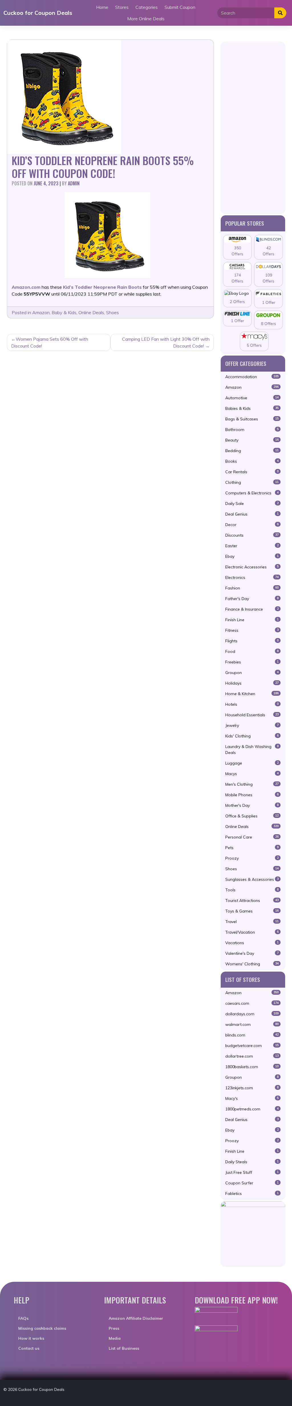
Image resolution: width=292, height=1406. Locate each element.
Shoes (112, 312)
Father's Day (252, 598)
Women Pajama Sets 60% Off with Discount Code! (49, 342)
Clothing (252, 482)
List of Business (124, 1348)
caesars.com (252, 1003)
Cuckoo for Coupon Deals (37, 12)
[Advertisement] (253, 127)
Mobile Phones (252, 794)
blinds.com (252, 1035)
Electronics (252, 577)
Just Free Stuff (252, 1172)
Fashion (252, 588)
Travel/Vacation (252, 932)
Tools (252, 889)
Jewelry (252, 725)
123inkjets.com (252, 1087)
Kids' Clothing (252, 736)
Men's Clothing (252, 784)
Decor (252, 524)
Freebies (252, 662)
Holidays (252, 683)
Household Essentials (252, 714)
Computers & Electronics (252, 493)
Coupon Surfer (252, 1183)
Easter (252, 545)
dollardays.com (252, 1013)
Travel (252, 921)
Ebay (252, 556)
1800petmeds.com (252, 1109)
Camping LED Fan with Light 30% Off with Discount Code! (166, 342)
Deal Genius (252, 514)
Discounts (252, 535)
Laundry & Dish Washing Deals (252, 749)
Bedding (252, 450)
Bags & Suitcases (252, 419)
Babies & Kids (252, 408)
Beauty (252, 440)
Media (115, 1338)
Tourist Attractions (252, 900)
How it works (31, 1338)
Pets (252, 847)
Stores (122, 7)
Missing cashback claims (42, 1328)
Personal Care (252, 837)
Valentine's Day (252, 953)
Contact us (28, 1348)
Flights (252, 640)
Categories (146, 7)
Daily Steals (252, 1161)
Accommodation (252, 376)
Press (114, 1328)
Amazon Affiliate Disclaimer (136, 1318)
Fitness (252, 630)
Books (252, 461)
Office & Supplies (252, 816)
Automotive (252, 397)
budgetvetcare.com (252, 1045)
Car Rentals (252, 471)
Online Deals (91, 312)
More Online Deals (146, 18)
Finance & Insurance (252, 609)
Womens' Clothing (252, 963)
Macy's (252, 1098)
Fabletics (252, 1193)
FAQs (23, 1318)
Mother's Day (252, 805)
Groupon (252, 672)
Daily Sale (252, 503)
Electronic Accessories (252, 566)
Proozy (252, 858)
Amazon (41, 312)
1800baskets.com (252, 1066)
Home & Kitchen (252, 693)
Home (102, 7)
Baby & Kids (64, 312)
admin (74, 183)
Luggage (252, 763)
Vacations (252, 942)
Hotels (252, 704)
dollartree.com (252, 1056)
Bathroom (252, 429)
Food (252, 651)
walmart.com (252, 1024)
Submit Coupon (180, 7)
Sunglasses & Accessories (252, 879)
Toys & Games (252, 911)
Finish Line (252, 619)
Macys (252, 773)
